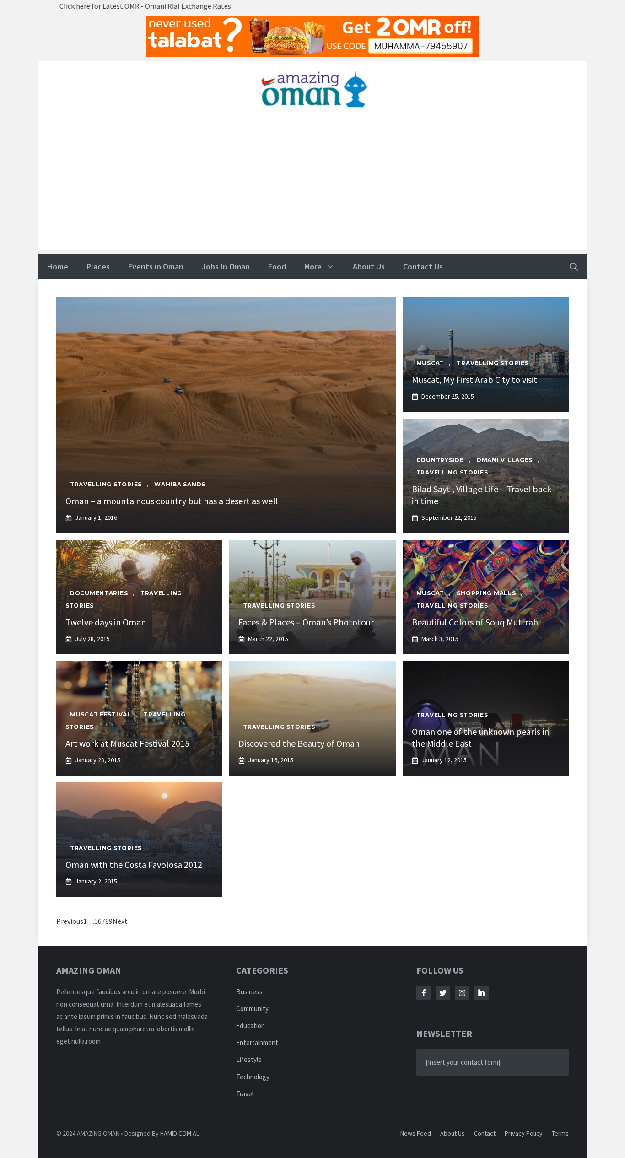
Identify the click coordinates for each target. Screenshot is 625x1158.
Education (250, 1025)
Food (277, 266)
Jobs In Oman (226, 266)
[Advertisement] (312, 186)
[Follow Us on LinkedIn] (481, 993)
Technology (252, 1076)
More (313, 266)
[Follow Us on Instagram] (462, 993)
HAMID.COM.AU (180, 1133)
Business (249, 991)
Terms (560, 1133)
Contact (485, 1133)
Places (98, 266)
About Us (369, 266)
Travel (244, 1093)
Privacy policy (524, 1133)
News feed (415, 1133)
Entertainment (257, 1042)
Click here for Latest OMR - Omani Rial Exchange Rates (98, 6)
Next (120, 921)
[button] (573, 266)
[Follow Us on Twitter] (443, 993)
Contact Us (423, 266)
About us (452, 1133)
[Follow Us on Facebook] (423, 993)
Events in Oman (155, 266)
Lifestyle (249, 1059)
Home (57, 266)
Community (252, 1008)
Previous (69, 921)
